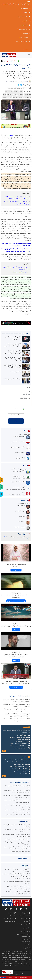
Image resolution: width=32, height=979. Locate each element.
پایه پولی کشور (28, 97)
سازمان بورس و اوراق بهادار (19, 476)
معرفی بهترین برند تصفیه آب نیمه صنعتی (19, 889)
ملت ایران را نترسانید (16, 593)
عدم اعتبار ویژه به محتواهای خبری (21, 771)
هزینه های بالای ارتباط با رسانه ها (21, 764)
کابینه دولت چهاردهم (7, 97)
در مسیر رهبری (16, 629)
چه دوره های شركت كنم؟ (16, 687)
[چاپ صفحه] (5, 61)
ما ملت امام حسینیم (16, 570)
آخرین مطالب (24, 866)
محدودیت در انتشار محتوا (23, 773)
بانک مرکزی (16, 91)
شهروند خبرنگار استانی (25, 931)
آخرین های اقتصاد (23, 821)
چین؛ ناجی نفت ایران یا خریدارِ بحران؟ (20, 851)
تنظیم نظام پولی (8, 91)
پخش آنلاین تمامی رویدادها (22, 741)
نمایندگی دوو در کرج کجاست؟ (23, 4)
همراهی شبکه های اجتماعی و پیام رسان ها (19, 737)
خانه (30, 61)
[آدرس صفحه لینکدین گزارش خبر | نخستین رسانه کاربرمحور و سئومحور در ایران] (21, 908)
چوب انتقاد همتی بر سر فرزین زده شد (12, 379)
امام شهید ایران (16, 652)
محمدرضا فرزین (27, 94)
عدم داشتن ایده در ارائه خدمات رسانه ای (20, 769)
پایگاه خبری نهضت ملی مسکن (18, 447)
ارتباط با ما (27, 944)
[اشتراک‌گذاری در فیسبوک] (23, 85)
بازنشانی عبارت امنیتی (15, 414)
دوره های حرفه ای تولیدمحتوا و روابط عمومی (16, 681)
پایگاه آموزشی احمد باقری (19, 436)
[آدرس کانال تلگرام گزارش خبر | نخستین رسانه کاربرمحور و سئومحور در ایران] (16, 908)
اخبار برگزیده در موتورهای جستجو (19, 782)
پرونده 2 (1, 487)
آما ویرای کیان (11, 974)
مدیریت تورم (20, 94)
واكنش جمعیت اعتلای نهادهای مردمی (16, 601)
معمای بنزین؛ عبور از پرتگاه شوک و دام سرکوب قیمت (17, 839)
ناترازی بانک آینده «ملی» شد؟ (20, 272)
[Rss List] (16, 46)
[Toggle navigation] (29, 55)
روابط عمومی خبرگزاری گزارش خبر (17, 442)
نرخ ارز (4, 94)
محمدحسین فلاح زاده (20, 527)
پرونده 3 (1, 494)
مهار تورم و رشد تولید (11, 94)
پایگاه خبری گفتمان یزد (19, 452)
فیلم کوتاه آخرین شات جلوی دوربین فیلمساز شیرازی (17, 814)
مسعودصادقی (21, 516)
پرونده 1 (1, 480)
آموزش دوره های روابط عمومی (23, 934)
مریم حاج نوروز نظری (20, 511)
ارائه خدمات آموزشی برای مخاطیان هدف (20, 743)
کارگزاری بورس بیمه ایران (19, 471)
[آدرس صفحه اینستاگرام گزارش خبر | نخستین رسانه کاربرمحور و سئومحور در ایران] (26, 908)
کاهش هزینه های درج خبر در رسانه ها (20, 748)
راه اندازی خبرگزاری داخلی (23, 735)
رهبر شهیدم (16, 660)
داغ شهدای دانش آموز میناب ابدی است (16, 564)
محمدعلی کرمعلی (21, 522)
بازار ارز (21, 91)
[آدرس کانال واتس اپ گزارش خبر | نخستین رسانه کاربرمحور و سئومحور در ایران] (10, 908)
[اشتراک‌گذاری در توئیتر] (21, 85)
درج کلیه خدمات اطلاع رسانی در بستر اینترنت (19, 746)
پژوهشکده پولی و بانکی (18, 97)
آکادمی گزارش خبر (26, 939)
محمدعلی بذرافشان (20, 506)
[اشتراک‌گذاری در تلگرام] (18, 85)
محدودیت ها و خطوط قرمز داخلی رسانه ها (19, 767)
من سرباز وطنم (16, 624)
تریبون (23, 492)
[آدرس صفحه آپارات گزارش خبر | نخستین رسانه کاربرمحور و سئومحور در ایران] (5, 908)
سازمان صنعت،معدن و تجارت (18, 482)
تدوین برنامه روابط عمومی (24, 936)
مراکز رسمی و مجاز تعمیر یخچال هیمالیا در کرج (18, 886)
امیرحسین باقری (24, 81)
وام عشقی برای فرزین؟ (15, 372)
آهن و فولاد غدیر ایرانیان (19, 487)
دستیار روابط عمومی (25, 941)
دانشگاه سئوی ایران (20, 458)
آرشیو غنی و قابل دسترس (23, 739)
